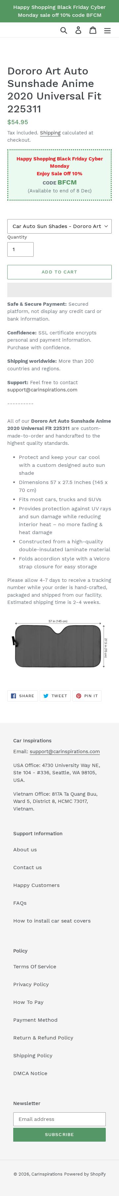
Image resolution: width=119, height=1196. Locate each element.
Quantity (17, 237)
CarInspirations (46, 1174)
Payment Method (35, 1020)
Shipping (50, 133)
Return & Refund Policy (43, 1038)
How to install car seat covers (52, 921)
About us (25, 849)
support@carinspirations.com (42, 390)
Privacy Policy (31, 984)
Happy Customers (36, 885)
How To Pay (28, 1002)
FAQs (19, 903)
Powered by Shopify (85, 1174)
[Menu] (107, 29)
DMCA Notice (30, 1073)
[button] (59, 290)
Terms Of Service (34, 966)
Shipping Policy (33, 1055)
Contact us (27, 867)
